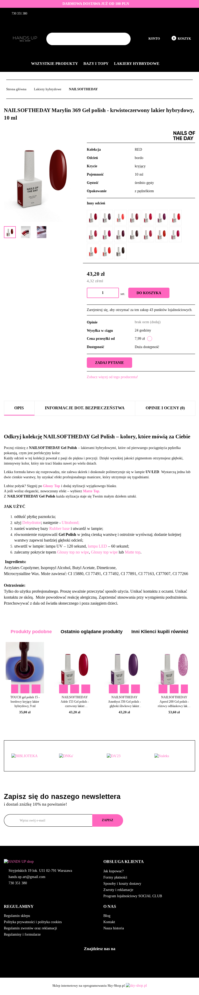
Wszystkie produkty (55, 63)
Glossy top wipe (104, 552)
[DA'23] (123, 756)
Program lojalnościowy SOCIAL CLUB (132, 896)
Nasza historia (113, 928)
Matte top (132, 552)
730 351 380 (18, 883)
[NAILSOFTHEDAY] (184, 135)
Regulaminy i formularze (22, 934)
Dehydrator (31, 522)
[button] (149, 862)
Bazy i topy (96, 63)
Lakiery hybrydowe (137, 63)
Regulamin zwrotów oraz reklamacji (30, 928)
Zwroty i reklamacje (118, 890)
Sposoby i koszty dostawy (122, 884)
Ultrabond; (70, 522)
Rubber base (60, 528)
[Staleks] (171, 756)
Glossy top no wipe (73, 552)
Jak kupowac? (113, 871)
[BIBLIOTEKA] (28, 756)
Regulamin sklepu (17, 916)
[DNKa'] (76, 756)
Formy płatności (115, 877)
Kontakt (109, 922)
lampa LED (97, 546)
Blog (106, 916)
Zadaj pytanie (109, 363)
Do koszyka (149, 293)
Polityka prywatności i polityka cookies (33, 922)
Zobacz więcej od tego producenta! (112, 377)
